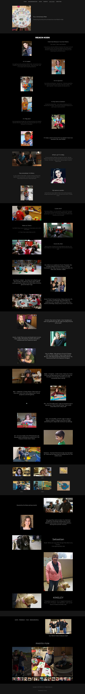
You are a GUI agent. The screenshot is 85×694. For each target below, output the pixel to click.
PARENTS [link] (45, 1)
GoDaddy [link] (45, 690)
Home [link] (25, 1)
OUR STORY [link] (52, 1)
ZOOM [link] (40, 1)
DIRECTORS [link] (58, 1)
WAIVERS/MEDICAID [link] (32, 1)
